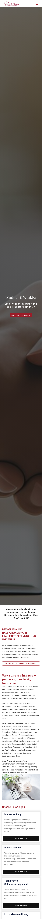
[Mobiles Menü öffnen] (37, 4)
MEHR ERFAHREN (21, 839)
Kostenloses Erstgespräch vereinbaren (21, 663)
